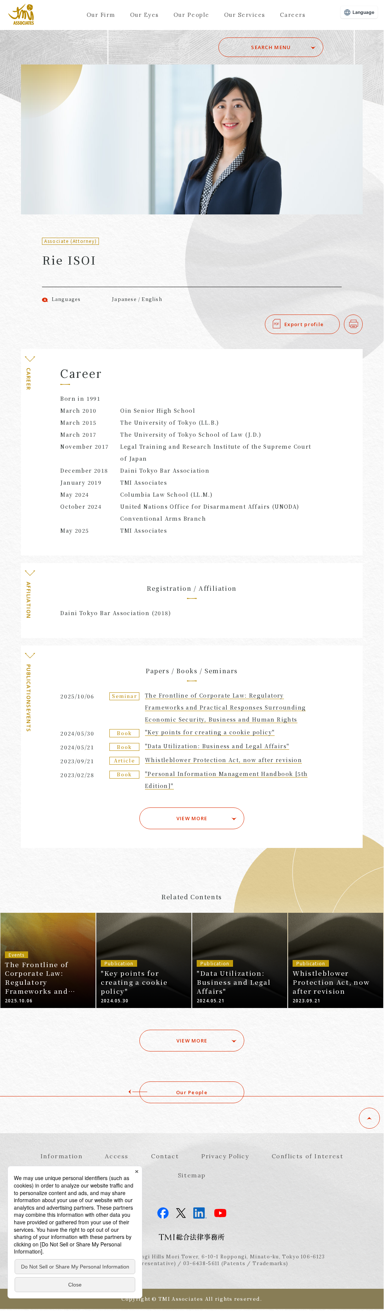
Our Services (244, 14)
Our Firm (101, 14)
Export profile (304, 324)
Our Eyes (144, 14)
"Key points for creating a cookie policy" (210, 732)
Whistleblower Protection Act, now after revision (223, 760)
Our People (191, 14)
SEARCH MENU (271, 47)
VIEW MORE (192, 818)
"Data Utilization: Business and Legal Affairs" (217, 746)
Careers (293, 14)
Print (362, 324)
